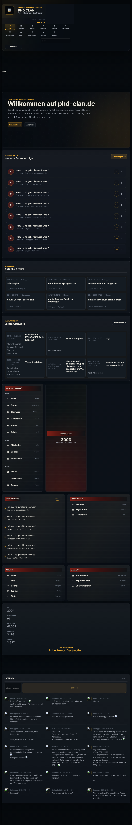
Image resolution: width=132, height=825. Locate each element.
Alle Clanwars (120, 322)
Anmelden (14, 47)
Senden (74, 688)
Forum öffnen (15, 125)
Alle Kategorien (119, 157)
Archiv (124, 678)
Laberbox (30, 125)
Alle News (57, 499)
